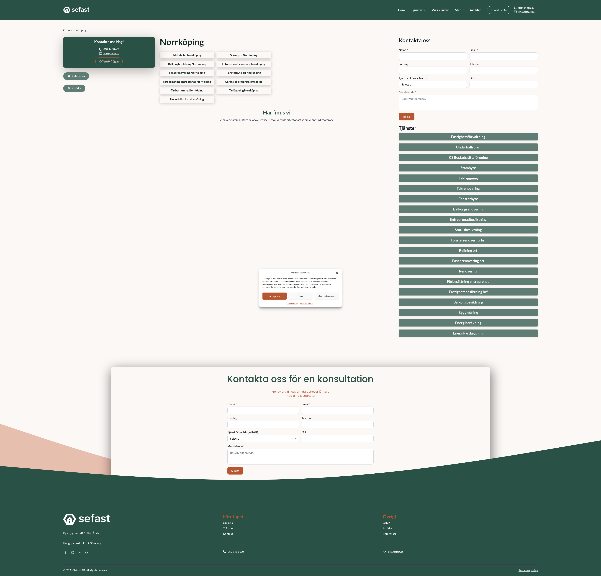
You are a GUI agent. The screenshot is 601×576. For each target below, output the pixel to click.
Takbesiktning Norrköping (187, 90)
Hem (401, 10)
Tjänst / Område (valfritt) (414, 78)
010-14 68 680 (526, 8)
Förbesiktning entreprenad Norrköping (187, 81)
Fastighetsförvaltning (468, 137)
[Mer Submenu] (464, 10)
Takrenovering (468, 188)
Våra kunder (440, 10)
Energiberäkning (468, 323)
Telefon (474, 63)
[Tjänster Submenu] (426, 10)
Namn (403, 49)
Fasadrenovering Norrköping (187, 72)
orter (290, 120)
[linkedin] (79, 552)
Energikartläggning (468, 333)
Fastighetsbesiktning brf (468, 292)
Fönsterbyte (468, 199)
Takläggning (468, 178)
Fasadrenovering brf (468, 261)
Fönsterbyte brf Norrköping (244, 72)
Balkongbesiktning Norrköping (187, 64)
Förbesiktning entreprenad (468, 281)
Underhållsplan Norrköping (187, 99)
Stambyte (468, 168)
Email (474, 49)
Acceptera (274, 296)
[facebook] (65, 552)
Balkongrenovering (468, 209)
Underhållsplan (468, 147)
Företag (403, 63)
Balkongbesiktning (468, 302)
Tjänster (417, 10)
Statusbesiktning (468, 230)
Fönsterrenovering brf (468, 240)
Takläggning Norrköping (243, 90)
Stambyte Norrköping (243, 55)
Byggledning (468, 312)
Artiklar (475, 10)
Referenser (389, 533)
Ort (472, 78)
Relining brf (468, 250)
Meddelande (407, 92)
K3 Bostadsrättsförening (468, 157)
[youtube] (86, 552)
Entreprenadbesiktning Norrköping (243, 64)
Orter (66, 30)
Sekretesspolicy (306, 303)
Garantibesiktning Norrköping (243, 81)
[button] (337, 272)
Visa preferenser (326, 296)
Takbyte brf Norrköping (186, 55)
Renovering (468, 271)
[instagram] (72, 552)
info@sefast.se (526, 11)
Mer (458, 10)
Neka (300, 296)
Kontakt (228, 533)
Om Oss (228, 522)
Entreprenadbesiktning (468, 219)
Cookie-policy (292, 303)
